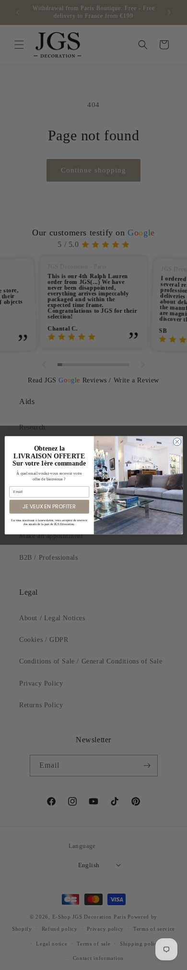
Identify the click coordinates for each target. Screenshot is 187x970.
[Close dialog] (177, 441)
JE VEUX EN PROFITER (49, 506)
